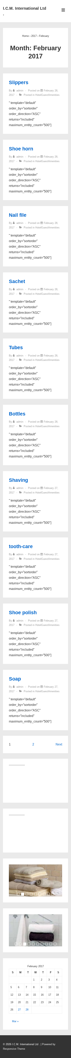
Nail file (17, 215)
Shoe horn (21, 148)
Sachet (17, 281)
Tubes (16, 347)
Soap (15, 679)
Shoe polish (23, 612)
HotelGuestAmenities (47, 94)
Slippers (18, 82)
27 (19, 1009)
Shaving (18, 480)
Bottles (17, 413)
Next (59, 744)
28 (27, 1009)
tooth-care (21, 546)
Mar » (15, 1021)
